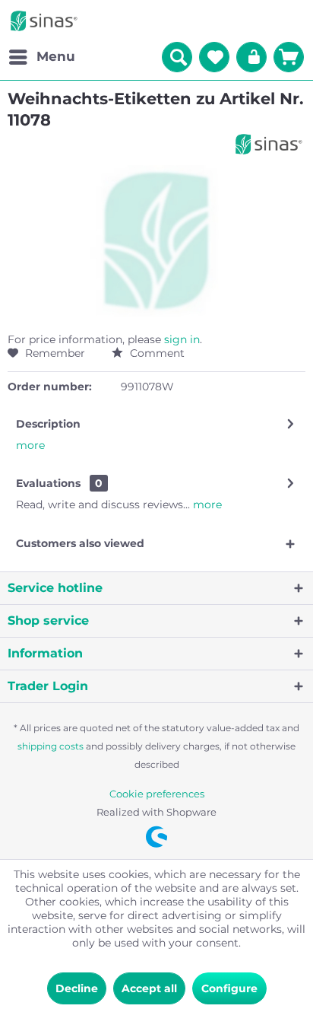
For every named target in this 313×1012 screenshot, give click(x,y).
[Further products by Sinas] (268, 144)
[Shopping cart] (288, 57)
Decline (76, 988)
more (30, 445)
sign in (182, 339)
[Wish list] (214, 57)
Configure (229, 988)
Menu (55, 56)
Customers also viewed (80, 543)
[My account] (251, 57)
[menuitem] (41, 57)
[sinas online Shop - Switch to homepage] (44, 21)
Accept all (149, 988)
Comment (156, 353)
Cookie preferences (156, 794)
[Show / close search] (177, 57)
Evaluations (48, 483)
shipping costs (50, 746)
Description (48, 424)
